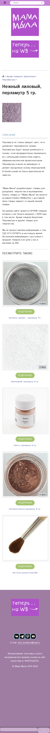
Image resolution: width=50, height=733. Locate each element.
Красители (29, 76)
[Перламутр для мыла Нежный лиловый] (11, 112)
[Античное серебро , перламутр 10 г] (25, 283)
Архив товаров (14, 76)
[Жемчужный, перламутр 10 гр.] (25, 347)
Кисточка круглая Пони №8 (25, 572)
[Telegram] (22, 636)
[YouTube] (33, 636)
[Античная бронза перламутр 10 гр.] (25, 474)
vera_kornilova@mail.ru (29, 642)
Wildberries (25, 198)
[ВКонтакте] (16, 636)
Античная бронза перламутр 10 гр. (25, 509)
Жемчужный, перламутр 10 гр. (25, 381)
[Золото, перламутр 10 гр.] (25, 411)
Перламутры (8, 79)
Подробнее (25, 311)
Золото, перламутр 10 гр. (25, 445)
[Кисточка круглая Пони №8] (25, 538)
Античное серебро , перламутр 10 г (25, 318)
